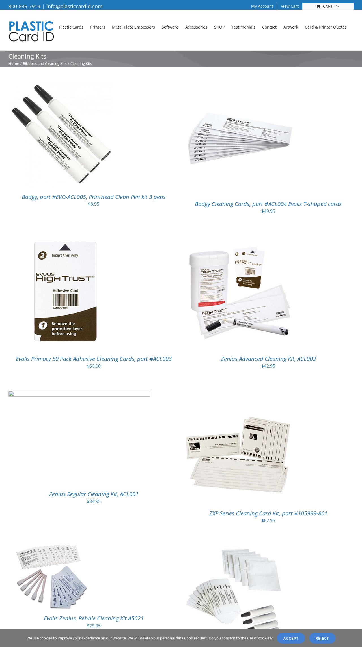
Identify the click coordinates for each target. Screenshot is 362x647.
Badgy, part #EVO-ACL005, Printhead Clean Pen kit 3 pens (94, 197)
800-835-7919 (24, 6)
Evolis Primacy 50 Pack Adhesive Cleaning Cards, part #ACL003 (94, 359)
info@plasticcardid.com (74, 6)
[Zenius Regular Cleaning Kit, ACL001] (79, 394)
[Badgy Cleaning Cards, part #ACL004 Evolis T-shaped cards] (239, 85)
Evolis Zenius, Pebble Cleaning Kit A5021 (94, 618)
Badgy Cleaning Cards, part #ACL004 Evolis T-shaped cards (268, 204)
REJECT (322, 638)
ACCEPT (290, 638)
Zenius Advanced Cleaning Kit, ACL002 (268, 359)
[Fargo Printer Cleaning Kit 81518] (233, 549)
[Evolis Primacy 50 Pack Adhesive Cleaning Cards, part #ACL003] (65, 240)
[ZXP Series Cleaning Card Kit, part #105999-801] (239, 394)
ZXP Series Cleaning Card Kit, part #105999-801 (268, 513)
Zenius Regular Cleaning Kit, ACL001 (94, 494)
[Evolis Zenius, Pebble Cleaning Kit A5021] (50, 549)
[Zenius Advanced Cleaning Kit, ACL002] (239, 240)
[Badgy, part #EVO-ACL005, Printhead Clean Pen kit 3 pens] (61, 85)
